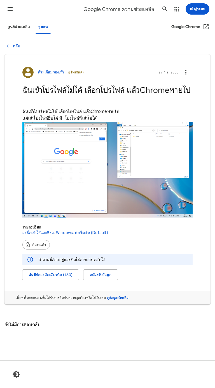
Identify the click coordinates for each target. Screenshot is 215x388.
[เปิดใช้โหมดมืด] (16, 374)
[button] (10, 9)
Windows (64, 232)
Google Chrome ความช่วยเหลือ (118, 9)
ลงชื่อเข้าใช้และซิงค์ (38, 232)
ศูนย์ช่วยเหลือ (19, 26)
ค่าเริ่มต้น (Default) (91, 232)
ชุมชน (43, 26)
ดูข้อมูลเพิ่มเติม (117, 297)
